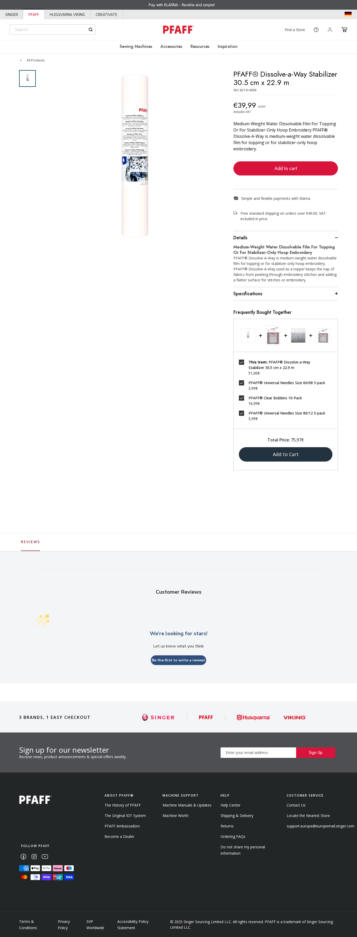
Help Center (230, 805)
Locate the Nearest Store (308, 815)
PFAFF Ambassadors (122, 826)
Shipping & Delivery (237, 815)
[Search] (91, 30)
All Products (35, 60)
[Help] (316, 29)
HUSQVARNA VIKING (67, 14)
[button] (344, 29)
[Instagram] (34, 856)
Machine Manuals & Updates (187, 805)
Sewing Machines (136, 46)
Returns (227, 826)
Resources (200, 46)
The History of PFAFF (123, 805)
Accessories (171, 46)
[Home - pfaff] (178, 30)
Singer (11, 14)
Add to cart (285, 168)
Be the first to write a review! (178, 660)
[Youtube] (45, 856)
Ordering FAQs (233, 836)
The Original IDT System (125, 815)
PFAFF (33, 14)
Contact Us (296, 805)
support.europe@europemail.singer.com (320, 826)
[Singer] (158, 717)
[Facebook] (23, 856)
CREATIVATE (106, 14)
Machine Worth (175, 815)
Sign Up (316, 752)
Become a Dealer (119, 836)
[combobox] (52, 29)
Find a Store (295, 29)
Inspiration (228, 46)
